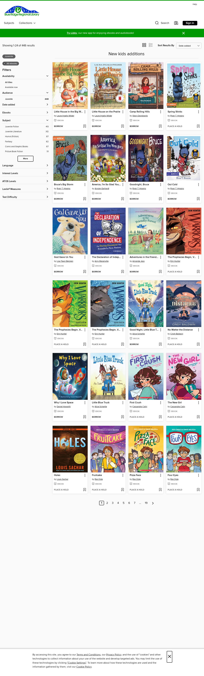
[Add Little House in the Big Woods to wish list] (85, 126)
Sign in (190, 23)
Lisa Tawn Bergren (65, 261)
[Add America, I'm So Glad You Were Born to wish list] (122, 199)
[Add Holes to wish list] (85, 490)
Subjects (9, 23)
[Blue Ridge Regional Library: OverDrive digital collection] (22, 11)
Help (195, 4)
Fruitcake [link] (97, 475)
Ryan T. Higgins (177, 116)
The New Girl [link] (175, 402)
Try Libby (72, 33)
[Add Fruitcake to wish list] (122, 490)
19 (146, 503)
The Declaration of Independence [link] (106, 257)
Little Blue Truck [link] (100, 402)
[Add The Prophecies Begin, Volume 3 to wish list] (198, 272)
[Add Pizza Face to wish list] (160, 490)
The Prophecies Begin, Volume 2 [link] (106, 329)
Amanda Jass (138, 261)
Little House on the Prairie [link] (106, 111)
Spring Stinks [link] (175, 111)
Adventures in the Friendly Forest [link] (144, 257)
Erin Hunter (175, 261)
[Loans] (176, 24)
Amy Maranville (102, 261)
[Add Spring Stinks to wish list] (198, 126)
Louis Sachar (62, 479)
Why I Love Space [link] (63, 402)
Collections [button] (26, 23)
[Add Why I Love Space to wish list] (85, 417)
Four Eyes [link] (173, 475)
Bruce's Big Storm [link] (63, 184)
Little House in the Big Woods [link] (68, 111)
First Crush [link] (135, 402)
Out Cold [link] (172, 184)
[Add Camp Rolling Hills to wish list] (160, 126)
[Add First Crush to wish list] (160, 417)
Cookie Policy (83, 666)
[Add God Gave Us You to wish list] (85, 272)
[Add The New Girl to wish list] (198, 417)
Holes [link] (57, 475)
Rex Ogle (99, 479)
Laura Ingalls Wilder (65, 116)
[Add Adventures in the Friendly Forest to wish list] (160, 272)
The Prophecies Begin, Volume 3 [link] (182, 257)
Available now (11, 87)
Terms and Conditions (88, 654)
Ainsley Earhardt (102, 188)
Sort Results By (166, 45)
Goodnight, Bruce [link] (139, 184)
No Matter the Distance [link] (180, 329)
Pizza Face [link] (135, 475)
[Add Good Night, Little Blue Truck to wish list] (160, 344)
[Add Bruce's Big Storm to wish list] (85, 199)
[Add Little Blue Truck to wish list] (122, 417)
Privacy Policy (113, 654)
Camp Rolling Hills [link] (140, 111)
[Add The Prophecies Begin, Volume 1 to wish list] (85, 344)
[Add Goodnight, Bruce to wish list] (160, 199)
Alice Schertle (138, 334)
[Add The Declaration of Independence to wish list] (122, 272)
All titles (8, 82)
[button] (161, 24)
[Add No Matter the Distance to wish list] (198, 344)
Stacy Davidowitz (140, 116)
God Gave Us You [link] (63, 257)
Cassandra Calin (139, 406)
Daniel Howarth (64, 406)
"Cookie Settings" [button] (76, 662)
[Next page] (153, 503)
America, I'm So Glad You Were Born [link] (106, 184)
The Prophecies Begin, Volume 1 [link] (68, 329)
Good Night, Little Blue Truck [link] (144, 329)
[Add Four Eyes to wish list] (198, 490)
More (25, 158)
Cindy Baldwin (176, 334)
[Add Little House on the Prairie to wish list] (122, 126)
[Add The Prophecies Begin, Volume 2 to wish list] (122, 344)
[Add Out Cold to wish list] (198, 199)
